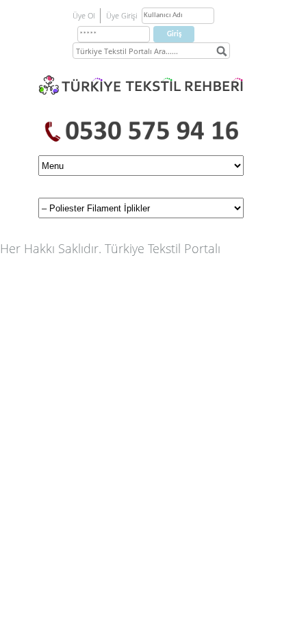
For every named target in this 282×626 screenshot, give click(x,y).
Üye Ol (83, 15)
